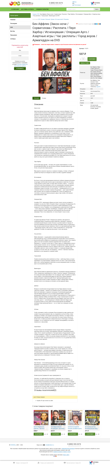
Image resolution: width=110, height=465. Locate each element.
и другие (98, 86)
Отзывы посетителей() (45, 390)
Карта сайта (66, 454)
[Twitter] (96, 24)
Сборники (66, 19)
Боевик (43, 19)
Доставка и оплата (27, 9)
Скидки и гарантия (42, 9)
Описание (36, 98)
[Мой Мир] (100, 24)
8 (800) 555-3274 (56, 3)
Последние (13, 23)
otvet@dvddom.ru (48, 445)
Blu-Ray (12, 31)
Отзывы (44, 98)
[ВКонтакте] (95, 24)
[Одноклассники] (98, 24)
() (20, 463)
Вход (74, 2)
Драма (52, 19)
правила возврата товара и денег (62, 451)
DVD (11, 27)
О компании (15, 9)
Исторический (59, 19)
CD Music (13, 39)
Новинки (12, 19)
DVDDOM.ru (13, 445)
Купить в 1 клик (85, 63)
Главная (34, 14)
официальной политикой (68, 448)
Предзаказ (13, 35)
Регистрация (76, 5)
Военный (48, 19)
